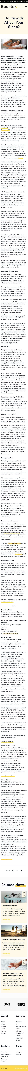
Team (3, 1029)
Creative (18, 1036)
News (3, 1022)
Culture (3, 1026)
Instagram (19, 1052)
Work (3, 1024)
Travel (3, 1061)
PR (16, 1024)
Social (18, 1029)
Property (4, 1059)
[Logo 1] (7, 1004)
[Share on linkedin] (13, 870)
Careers (4, 1031)
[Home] (9, 6)
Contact (3, 1033)
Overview (19, 1022)
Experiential (19, 1033)
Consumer (4, 1057)
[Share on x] (17, 870)
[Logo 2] (21, 1004)
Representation (21, 1026)
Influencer (19, 1031)
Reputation (19, 1038)
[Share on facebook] (21, 870)
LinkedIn (18, 1054)
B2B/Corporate (6, 1054)
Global (18, 1040)
